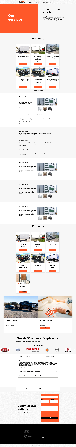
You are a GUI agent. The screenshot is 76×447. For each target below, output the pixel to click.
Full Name (43, 395)
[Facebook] (57, 2)
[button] (38, 87)
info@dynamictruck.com (27, 432)
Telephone (52, 399)
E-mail (42, 399)
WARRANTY (42, 437)
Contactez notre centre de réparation (38, 178)
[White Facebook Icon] (24, 434)
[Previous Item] (1, 350)
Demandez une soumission (38, 90)
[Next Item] (55, 101)
